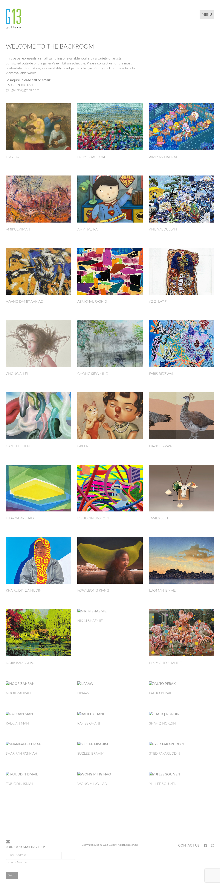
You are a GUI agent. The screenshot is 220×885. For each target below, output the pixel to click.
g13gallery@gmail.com (22, 90)
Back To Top (203, 822)
